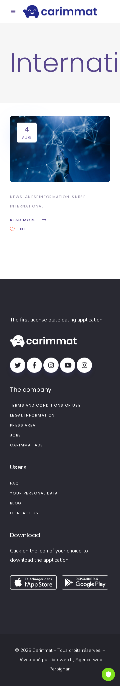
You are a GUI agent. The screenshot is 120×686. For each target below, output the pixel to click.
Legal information (32, 415)
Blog (16, 503)
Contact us (24, 513)
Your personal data (34, 493)
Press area (23, 425)
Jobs (15, 435)
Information (54, 197)
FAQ (14, 483)
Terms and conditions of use (45, 405)
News (16, 197)
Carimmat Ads (26, 445)
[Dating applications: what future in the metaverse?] (60, 149)
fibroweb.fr (61, 660)
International (27, 206)
